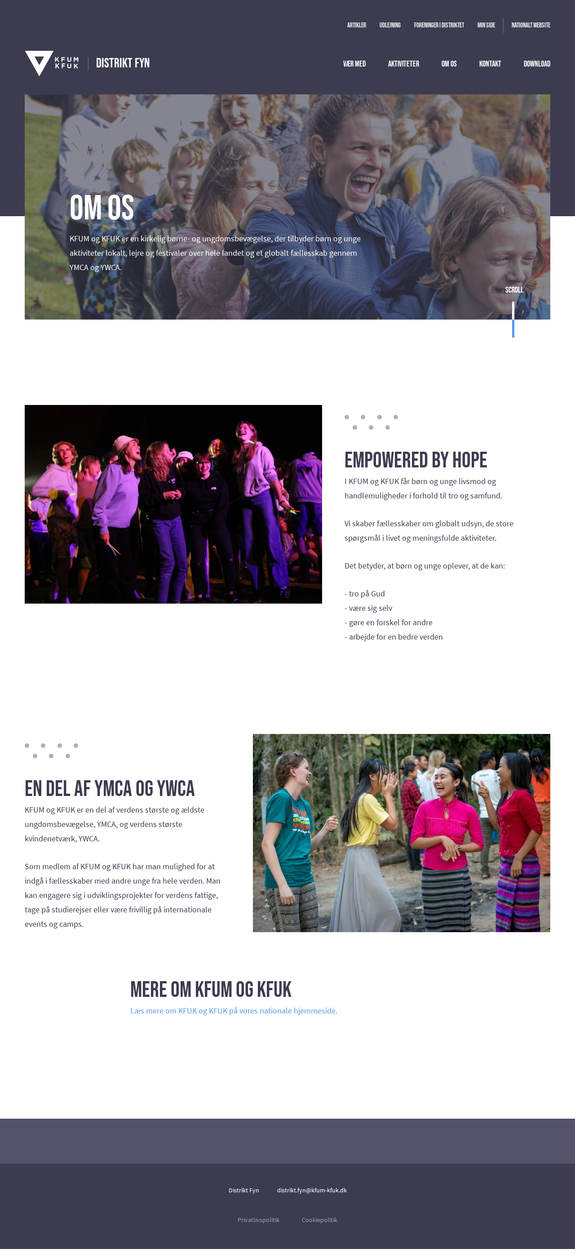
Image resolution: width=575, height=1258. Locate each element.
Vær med (354, 64)
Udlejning (390, 25)
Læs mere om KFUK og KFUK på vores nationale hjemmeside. (233, 1010)
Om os (449, 64)
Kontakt (490, 64)
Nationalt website (531, 25)
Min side (486, 25)
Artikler (356, 25)
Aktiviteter (403, 64)
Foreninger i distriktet (439, 25)
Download (537, 64)
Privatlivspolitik (258, 1220)
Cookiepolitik (319, 1220)
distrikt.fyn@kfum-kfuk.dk (312, 1190)
